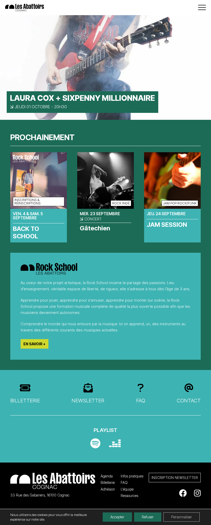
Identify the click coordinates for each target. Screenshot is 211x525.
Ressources (129, 495)
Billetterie (25, 400)
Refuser (148, 517)
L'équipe (127, 489)
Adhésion (108, 489)
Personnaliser (181, 517)
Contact (189, 400)
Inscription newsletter (175, 477)
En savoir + (34, 344)
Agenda (107, 476)
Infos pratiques (132, 476)
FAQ (140, 400)
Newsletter (88, 400)
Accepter (117, 517)
